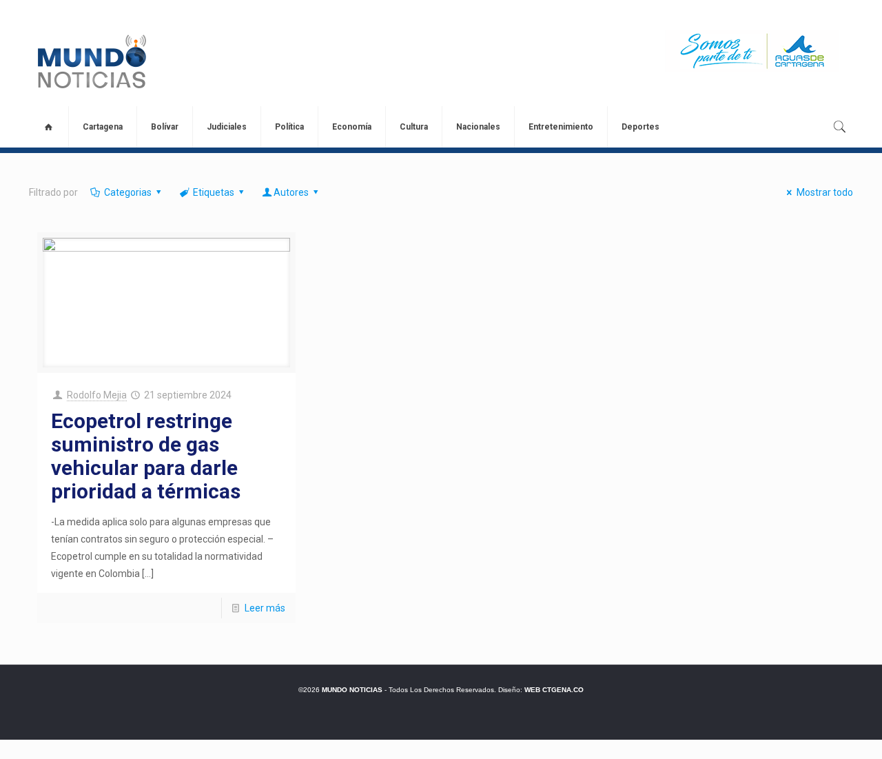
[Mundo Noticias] (90, 61)
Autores (291, 192)
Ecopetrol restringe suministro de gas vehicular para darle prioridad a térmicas (145, 456)
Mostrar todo (825, 192)
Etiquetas (213, 192)
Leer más (265, 608)
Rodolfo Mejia (97, 395)
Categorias (128, 192)
